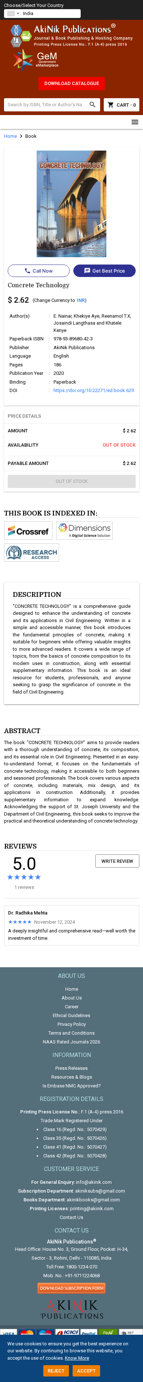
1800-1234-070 (81, 1267)
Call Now (38, 270)
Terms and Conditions (71, 1033)
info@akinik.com (94, 1182)
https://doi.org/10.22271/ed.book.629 (94, 390)
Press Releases (71, 1068)
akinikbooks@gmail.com (93, 1199)
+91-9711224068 (82, 1275)
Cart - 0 (121, 104)
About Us (72, 998)
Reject (56, 1371)
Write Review (117, 861)
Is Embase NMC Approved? (72, 1086)
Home (71, 989)
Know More (77, 1358)
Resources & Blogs (71, 1077)
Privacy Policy (72, 1024)
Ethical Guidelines (71, 1015)
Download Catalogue (71, 83)
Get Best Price (104, 270)
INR (81, 300)
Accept (86, 1371)
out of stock (72, 481)
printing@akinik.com (92, 1208)
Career (71, 1006)
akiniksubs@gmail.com (100, 1191)
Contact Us (71, 1217)
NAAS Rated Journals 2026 (71, 1042)
